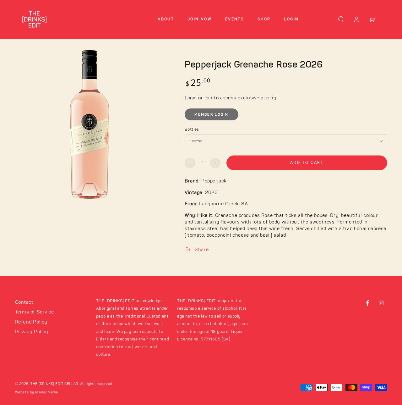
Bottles (192, 129)
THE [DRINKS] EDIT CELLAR (54, 383)
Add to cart (306, 162)
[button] (341, 19)
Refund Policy (31, 322)
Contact (24, 302)
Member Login (211, 114)
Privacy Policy (31, 332)
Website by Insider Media (36, 392)
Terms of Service (34, 312)
